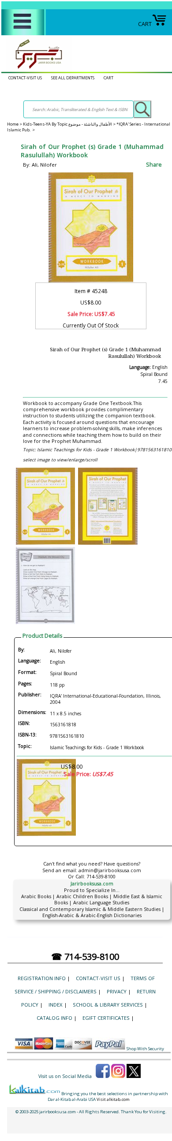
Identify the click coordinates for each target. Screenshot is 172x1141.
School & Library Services (108, 1004)
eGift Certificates (106, 1018)
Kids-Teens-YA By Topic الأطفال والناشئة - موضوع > (69, 124)
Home (13, 124)
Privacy (117, 991)
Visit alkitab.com (113, 1099)
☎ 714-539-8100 (85, 957)
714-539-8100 (101, 876)
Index (56, 1004)
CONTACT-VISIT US (25, 78)
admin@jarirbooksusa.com (110, 870)
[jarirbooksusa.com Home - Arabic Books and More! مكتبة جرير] (36, 68)
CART (145, 24)
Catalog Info (54, 1018)
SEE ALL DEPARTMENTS (72, 78)
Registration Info (42, 978)
